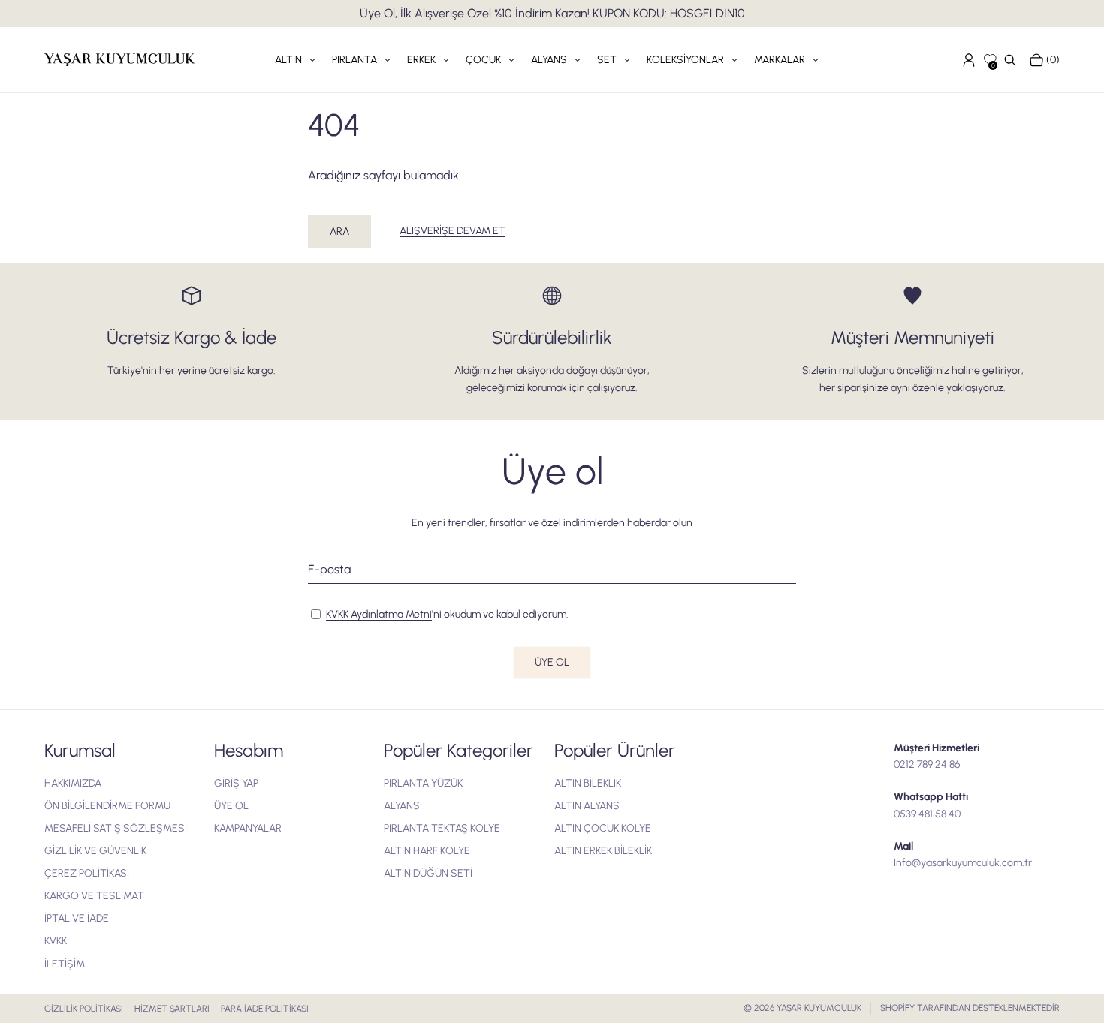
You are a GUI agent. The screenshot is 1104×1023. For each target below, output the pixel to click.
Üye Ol (552, 662)
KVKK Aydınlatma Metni (379, 614)
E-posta (329, 569)
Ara (339, 231)
